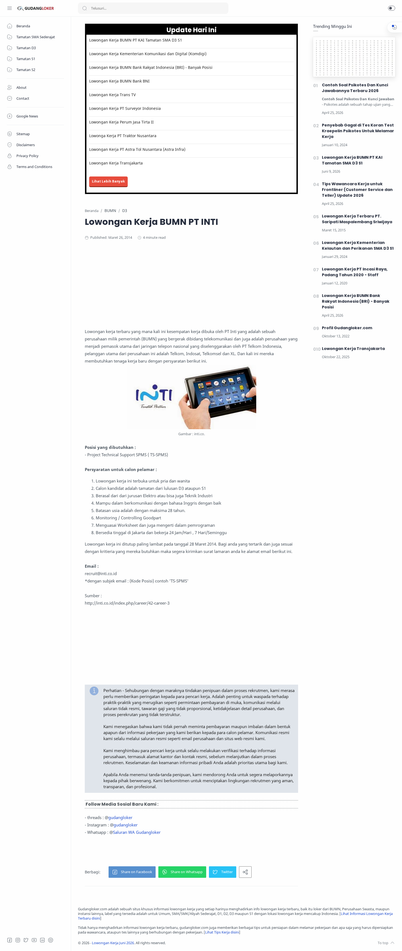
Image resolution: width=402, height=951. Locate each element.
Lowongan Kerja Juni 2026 (113, 943)
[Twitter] (26, 940)
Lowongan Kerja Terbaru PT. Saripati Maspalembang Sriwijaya (357, 219)
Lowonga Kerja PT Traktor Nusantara (122, 135)
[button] (391, 8)
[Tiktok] (50, 940)
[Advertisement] (191, 289)
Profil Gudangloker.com (347, 328)
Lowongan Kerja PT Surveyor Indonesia (125, 108)
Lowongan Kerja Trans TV (112, 94)
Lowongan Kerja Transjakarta (116, 163)
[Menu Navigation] (9, 8)
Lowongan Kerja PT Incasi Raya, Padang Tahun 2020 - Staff (355, 272)
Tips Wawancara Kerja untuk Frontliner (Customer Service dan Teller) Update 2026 (357, 189)
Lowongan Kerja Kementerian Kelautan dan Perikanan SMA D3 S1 (358, 245)
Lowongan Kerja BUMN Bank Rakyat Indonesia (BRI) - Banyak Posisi (150, 67)
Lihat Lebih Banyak (108, 181)
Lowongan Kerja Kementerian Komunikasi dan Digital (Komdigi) (147, 53)
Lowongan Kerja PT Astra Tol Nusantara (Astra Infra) (137, 149)
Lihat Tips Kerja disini (222, 932)
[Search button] (84, 8)
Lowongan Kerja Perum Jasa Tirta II (121, 122)
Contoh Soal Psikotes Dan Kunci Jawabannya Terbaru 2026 (355, 87)
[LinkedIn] (42, 940)
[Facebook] (9, 940)
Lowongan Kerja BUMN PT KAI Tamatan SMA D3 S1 (135, 40)
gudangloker (120, 817)
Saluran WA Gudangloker (137, 832)
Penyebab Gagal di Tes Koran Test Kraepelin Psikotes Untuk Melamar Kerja (358, 130)
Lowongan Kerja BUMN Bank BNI (119, 81)
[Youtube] (34, 940)
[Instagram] (18, 940)
